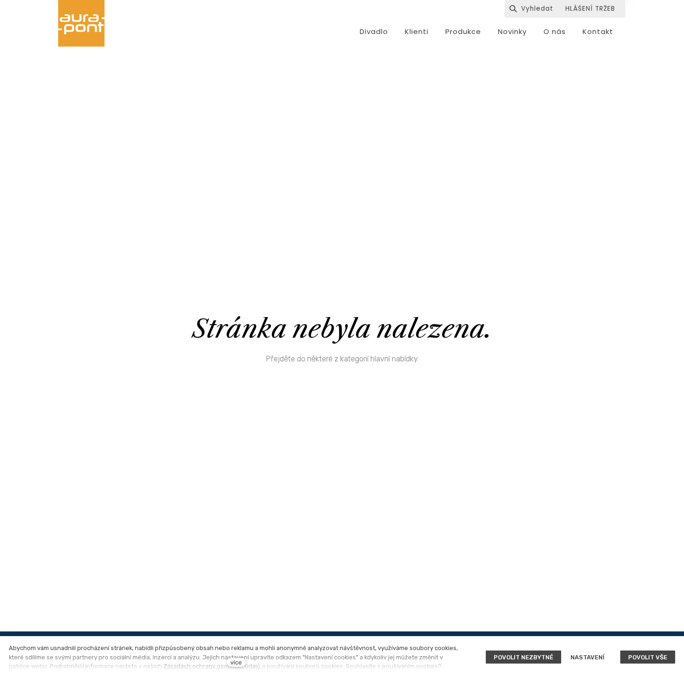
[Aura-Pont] (81, 23)
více (236, 662)
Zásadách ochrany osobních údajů (212, 666)
